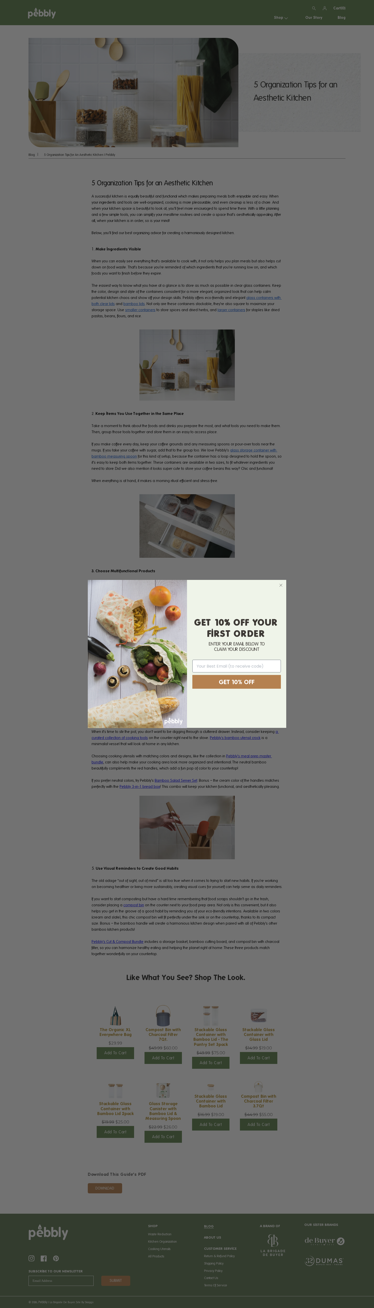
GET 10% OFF (236, 682)
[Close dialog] (281, 585)
